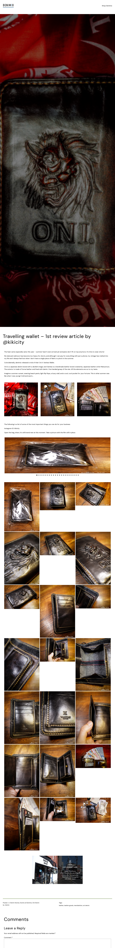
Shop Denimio (107, 6)
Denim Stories (14, 903)
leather (61, 905)
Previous (2, 455)
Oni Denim (35, 903)
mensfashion (78, 905)
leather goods (68, 905)
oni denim (86, 905)
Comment (8, 937)
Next (113, 455)
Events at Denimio (26, 903)
